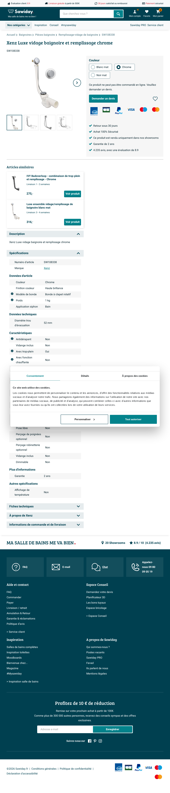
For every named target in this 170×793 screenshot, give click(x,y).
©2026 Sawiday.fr (17, 769)
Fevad (90, 663)
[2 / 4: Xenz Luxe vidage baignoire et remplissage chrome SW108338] (31, 122)
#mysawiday (68, 25)
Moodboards (14, 658)
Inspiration (41, 25)
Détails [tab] (85, 375)
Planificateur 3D (95, 597)
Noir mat (101, 75)
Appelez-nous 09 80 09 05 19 (148, 567)
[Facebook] (90, 741)
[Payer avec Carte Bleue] (106, 109)
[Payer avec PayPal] (118, 110)
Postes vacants (95, 652)
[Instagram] (100, 741)
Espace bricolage (96, 608)
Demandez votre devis (99, 592)
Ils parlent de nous (97, 668)
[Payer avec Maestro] (143, 109)
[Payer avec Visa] (131, 109)
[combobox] (87, 14)
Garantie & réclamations (21, 619)
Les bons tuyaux (96, 603)
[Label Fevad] (94, 111)
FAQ (25, 567)
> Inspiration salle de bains (22, 682)
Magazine (12, 668)
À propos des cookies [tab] (135, 375)
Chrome (126, 67)
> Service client (16, 632)
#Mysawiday (14, 674)
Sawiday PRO (138, 25)
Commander (14, 597)
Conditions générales (43, 769)
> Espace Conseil (96, 616)
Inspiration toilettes (18, 652)
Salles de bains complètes (22, 647)
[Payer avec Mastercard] (155, 109)
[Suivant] (77, 83)
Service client (155, 25)
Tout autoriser (133, 419)
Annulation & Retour (18, 613)
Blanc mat (102, 67)
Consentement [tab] (35, 375)
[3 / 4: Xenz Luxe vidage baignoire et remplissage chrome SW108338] (48, 122)
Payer (10, 603)
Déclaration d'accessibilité (22, 774)
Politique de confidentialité (75, 769)
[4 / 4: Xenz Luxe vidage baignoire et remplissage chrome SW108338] (64, 122)
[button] (155, 99)
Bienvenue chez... (17, 663)
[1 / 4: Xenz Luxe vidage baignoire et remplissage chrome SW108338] (14, 122)
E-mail (66, 567)
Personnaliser (83, 419)
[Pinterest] (95, 741)
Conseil (54, 25)
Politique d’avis (16, 624)
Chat (105, 567)
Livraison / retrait (17, 608)
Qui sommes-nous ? (98, 647)
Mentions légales (96, 674)
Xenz (47, 268)
